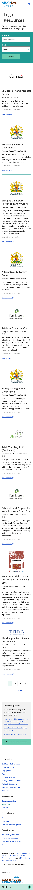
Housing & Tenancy (9, 777)
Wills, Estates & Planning (11, 787)
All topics (5, 791)
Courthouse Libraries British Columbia (8, 6)
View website (7, 114)
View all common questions (16, 742)
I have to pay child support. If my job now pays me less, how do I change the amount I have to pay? (16, 721)
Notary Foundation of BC (13, 857)
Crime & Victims (8, 767)
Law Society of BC (10, 856)
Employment (6, 771)
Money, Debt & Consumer (11, 781)
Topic (4, 45)
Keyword (5, 35)
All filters (6, 887)
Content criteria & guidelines (12, 824)
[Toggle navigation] (29, 4)
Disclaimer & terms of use (11, 841)
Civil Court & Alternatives (11, 764)
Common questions (9, 801)
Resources (6, 804)
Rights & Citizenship (9, 784)
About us (5, 818)
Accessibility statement (11, 835)
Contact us (6, 821)
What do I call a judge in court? (15, 734)
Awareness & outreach (10, 838)
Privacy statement (9, 845)
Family (4, 774)
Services (5, 808)
